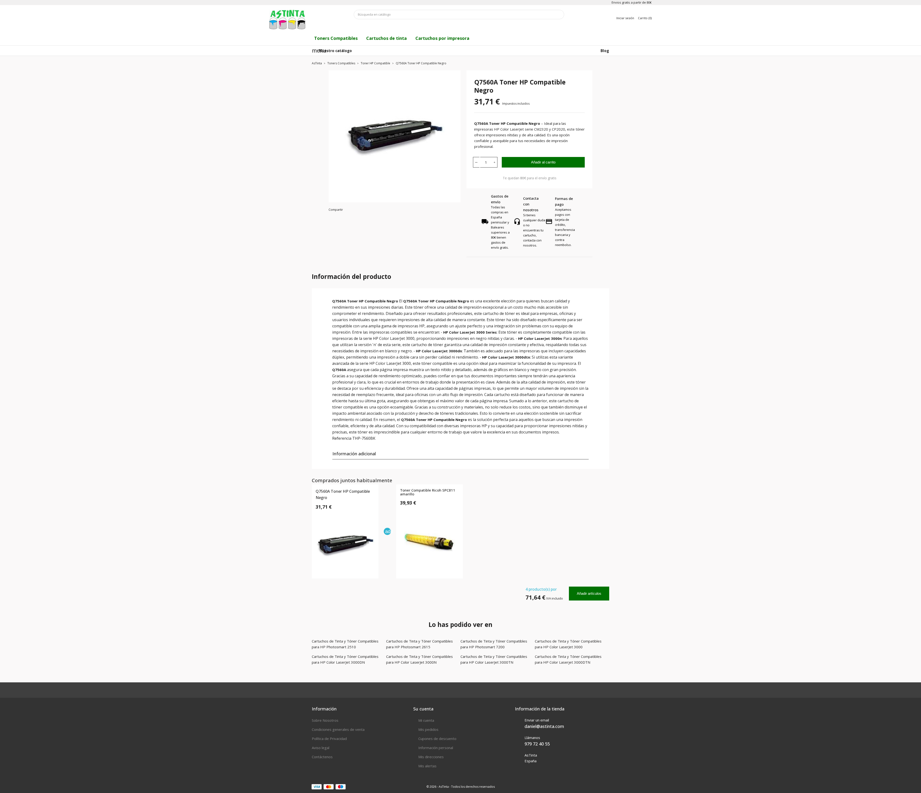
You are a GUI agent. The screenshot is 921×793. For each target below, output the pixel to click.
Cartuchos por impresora (442, 38)
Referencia (341, 438)
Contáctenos (322, 756)
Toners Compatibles (336, 38)
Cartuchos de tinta (386, 38)
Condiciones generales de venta (338, 729)
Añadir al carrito (543, 162)
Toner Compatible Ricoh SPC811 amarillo (427, 492)
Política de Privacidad (329, 738)
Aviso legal (320, 747)
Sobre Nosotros (325, 720)
